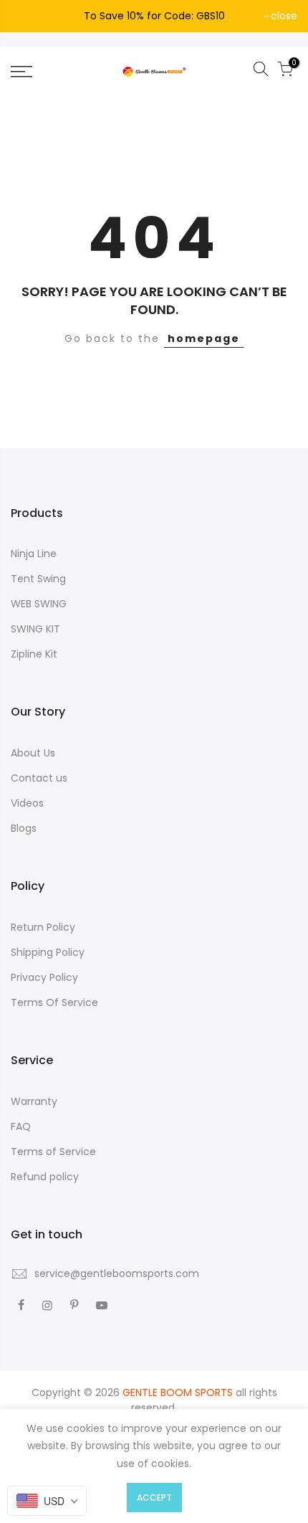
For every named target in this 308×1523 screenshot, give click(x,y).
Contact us (39, 778)
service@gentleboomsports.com (116, 1273)
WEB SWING (39, 604)
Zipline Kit (34, 654)
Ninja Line (34, 553)
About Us (33, 753)
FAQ (21, 1126)
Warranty (34, 1101)
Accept (154, 1497)
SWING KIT (35, 629)
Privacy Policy (44, 977)
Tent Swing (38, 578)
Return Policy (43, 927)
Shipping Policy (48, 952)
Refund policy (45, 1176)
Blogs (24, 828)
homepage (204, 338)
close (284, 16)
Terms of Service (53, 1151)
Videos (27, 803)
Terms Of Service (54, 1002)
